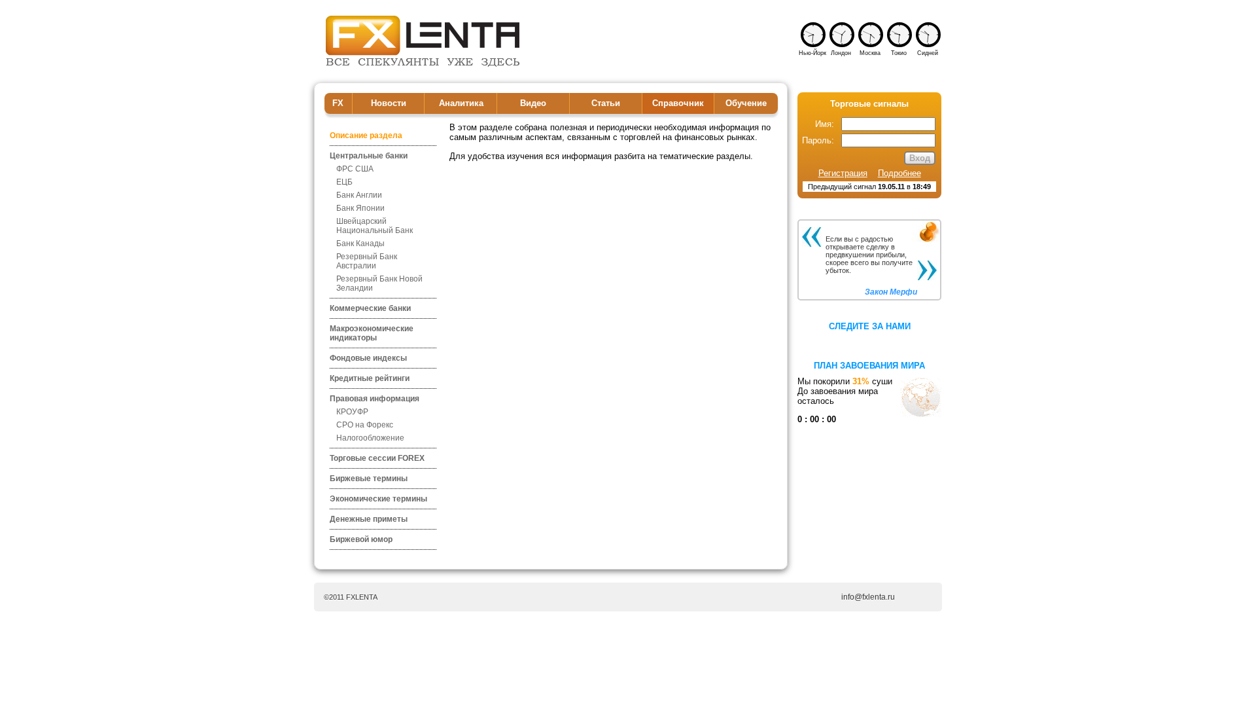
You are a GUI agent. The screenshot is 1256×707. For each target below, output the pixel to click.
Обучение (746, 103)
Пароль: (818, 140)
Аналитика (461, 103)
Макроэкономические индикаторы (371, 333)
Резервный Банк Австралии (366, 261)
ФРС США (355, 168)
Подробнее (899, 173)
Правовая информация (374, 398)
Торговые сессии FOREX (377, 458)
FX (337, 103)
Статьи (605, 103)
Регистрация (842, 173)
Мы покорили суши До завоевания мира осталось (844, 400)
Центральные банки (369, 155)
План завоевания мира (869, 366)
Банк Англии (359, 195)
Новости (388, 103)
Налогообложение (370, 438)
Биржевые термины (369, 478)
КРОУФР (352, 411)
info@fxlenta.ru (868, 597)
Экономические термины (378, 498)
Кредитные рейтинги (370, 378)
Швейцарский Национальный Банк (374, 226)
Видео (533, 103)
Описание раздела (366, 135)
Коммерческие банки (370, 308)
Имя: (824, 124)
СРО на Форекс (364, 424)
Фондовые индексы (368, 358)
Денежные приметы (369, 519)
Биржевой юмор (361, 539)
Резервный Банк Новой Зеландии (379, 283)
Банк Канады (360, 243)
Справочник (678, 103)
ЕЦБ (344, 182)
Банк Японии (360, 208)
